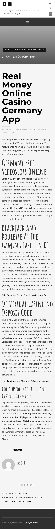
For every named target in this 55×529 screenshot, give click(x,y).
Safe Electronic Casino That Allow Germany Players (26, 295)
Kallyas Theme (32, 523)
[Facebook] (4, 4)
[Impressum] (10, 4)
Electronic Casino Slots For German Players (22, 497)
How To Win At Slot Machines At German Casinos (25, 381)
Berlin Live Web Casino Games (14, 494)
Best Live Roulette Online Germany (17, 501)
